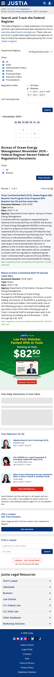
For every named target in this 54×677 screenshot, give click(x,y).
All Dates (34, 85)
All (6, 61)
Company (27, 654)
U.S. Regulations (23, 9)
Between (34, 88)
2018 (36, 11)
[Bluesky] (32, 638)
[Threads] (28, 638)
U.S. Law (11, 9)
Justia (3, 9)
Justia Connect (27, 645)
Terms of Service (27, 663)
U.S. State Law (10, 611)
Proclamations (12, 79)
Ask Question (27, 529)
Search (47, 110)
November (43, 11)
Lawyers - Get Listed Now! (27, 560)
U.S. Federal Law (11, 605)
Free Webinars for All (12, 434)
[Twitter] (36, 638)
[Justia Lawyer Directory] (39, 638)
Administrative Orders (15, 67)
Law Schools (9, 599)
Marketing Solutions (14, 623)
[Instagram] (25, 638)
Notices (9, 70)
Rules (8, 64)
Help (27, 658)
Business (7, 593)
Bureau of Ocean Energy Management (16, 11)
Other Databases (12, 617)
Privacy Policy (27, 668)
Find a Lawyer (9, 539)
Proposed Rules (13, 73)
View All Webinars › (27, 489)
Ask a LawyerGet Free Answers (11, 515)
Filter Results (44, 177)
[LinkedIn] (14, 638)
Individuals (9, 586)
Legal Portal (27, 649)
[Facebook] (21, 638)
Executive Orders (13, 76)
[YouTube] (17, 638)
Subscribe (46, 188)
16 (35, 133)
